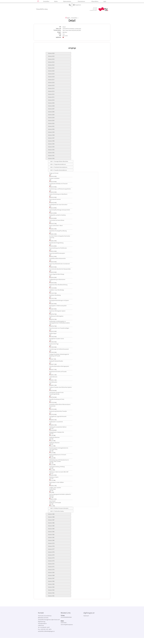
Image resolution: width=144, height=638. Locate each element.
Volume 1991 (51, 155)
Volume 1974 (51, 558)
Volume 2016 (51, 82)
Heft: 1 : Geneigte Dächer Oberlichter (59, 161)
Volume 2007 (51, 109)
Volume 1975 (51, 555)
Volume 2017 (51, 79)
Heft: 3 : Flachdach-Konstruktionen (58, 167)
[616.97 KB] (53, 223)
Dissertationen (81, 1)
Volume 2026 (51, 53)
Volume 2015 (51, 85)
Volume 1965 (51, 584)
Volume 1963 (51, 590)
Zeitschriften (46, 1)
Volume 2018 (51, 76)
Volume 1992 (51, 152)
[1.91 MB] (53, 480)
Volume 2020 (51, 71)
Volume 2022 (51, 65)
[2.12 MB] (53, 446)
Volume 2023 (51, 62)
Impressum (86, 615)
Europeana (70, 624)
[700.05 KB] (53, 336)
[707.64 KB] (53, 409)
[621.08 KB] (53, 208)
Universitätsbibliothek (66, 617)
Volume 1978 (51, 546)
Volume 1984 (51, 528)
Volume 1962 (51, 593)
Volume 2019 (51, 73)
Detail (72, 20)
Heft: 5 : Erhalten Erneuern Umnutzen (59, 508)
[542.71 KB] (53, 364)
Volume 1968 (51, 575)
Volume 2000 (51, 129)
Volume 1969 (51, 572)
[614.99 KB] (53, 181)
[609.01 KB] (53, 419)
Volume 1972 (51, 563)
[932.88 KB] (53, 430)
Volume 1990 (51, 158)
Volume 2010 (51, 100)
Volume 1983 (51, 531)
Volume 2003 (51, 120)
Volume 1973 (51, 561)
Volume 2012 (51, 94)
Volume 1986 (51, 523)
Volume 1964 (51, 587)
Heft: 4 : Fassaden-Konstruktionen (58, 170)
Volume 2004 (51, 117)
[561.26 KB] (53, 251)
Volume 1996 (51, 141)
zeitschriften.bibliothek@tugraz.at (46, 631)
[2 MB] (52, 492)
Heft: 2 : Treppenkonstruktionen (58, 164)
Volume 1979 (51, 543)
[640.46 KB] (53, 277)
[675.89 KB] (53, 390)
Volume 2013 (51, 91)
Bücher (56, 1)
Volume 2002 (51, 123)
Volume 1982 (51, 534)
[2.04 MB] (53, 452)
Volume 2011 (51, 97)
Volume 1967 (51, 578)
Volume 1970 (51, 569)
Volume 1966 (51, 581)
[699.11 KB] (53, 374)
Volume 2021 (51, 68)
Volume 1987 (51, 520)
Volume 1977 (51, 549)
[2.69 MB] (53, 458)
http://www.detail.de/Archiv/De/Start (72, 30)
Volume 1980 (51, 540)
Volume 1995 (51, 144)
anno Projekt (64, 624)
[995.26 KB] (53, 475)
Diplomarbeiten (67, 1)
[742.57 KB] (53, 293)
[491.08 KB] (53, 246)
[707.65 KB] (53, 402)
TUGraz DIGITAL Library (42, 9)
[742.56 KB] (53, 288)
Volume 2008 (51, 106)
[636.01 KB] (53, 485)
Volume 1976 (51, 552)
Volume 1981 (51, 537)
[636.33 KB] (53, 228)
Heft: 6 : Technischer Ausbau (57, 511)
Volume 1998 (51, 135)
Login (104, 1)
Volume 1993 (51, 149)
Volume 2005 (51, 114)
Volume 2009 (51, 103)
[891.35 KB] (53, 499)
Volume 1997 (51, 138)
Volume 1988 (51, 517)
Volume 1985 (51, 526)
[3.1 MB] (53, 506)
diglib (68, 18)
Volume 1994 (51, 147)
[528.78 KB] (53, 303)
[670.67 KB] (53, 314)
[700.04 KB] (53, 342)
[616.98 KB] (53, 218)
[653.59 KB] (53, 261)
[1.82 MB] (53, 435)
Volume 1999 (51, 132)
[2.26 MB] (53, 464)
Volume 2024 (51, 59)
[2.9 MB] (53, 470)
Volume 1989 (51, 514)
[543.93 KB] (53, 331)
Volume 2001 (51, 126)
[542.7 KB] (53, 359)
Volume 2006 (51, 111)
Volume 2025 (51, 56)
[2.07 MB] (53, 440)
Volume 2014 (51, 88)
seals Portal (63, 622)
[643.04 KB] (53, 176)
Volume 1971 (51, 566)
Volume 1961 (51, 596)
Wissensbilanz (95, 1)
